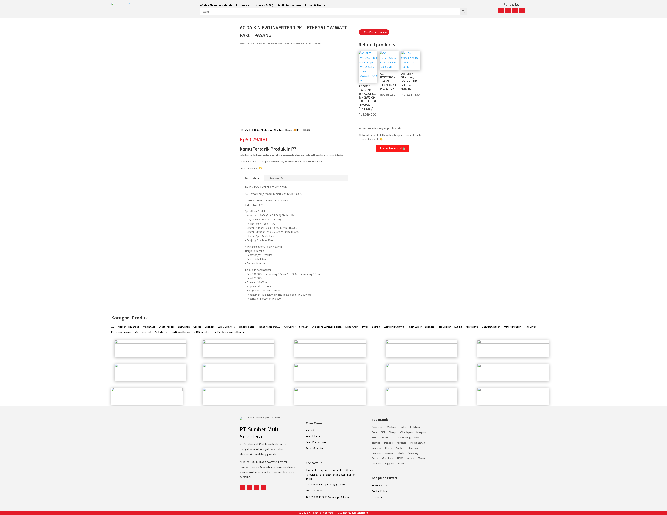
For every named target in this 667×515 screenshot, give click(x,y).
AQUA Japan (406, 432)
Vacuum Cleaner (491, 327)
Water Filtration (512, 327)
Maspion (421, 432)
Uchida (400, 453)
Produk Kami (244, 5)
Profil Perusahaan (289, 5)
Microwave (472, 327)
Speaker (209, 327)
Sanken (389, 453)
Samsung (413, 453)
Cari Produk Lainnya (375, 32)
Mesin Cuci (149, 327)
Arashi (410, 458)
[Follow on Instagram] (508, 10)
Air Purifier (289, 327)
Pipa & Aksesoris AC (269, 327)
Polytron (415, 427)
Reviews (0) (276, 178)
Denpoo (388, 442)
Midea (375, 437)
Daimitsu (376, 448)
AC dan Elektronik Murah (216, 5)
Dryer (365, 327)
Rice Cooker (444, 327)
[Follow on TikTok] (522, 10)
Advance (401, 442)
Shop (242, 43)
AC (248, 43)
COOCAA (376, 463)
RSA (416, 437)
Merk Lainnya (417, 442)
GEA (383, 432)
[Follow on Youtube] (515, 10)
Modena (391, 427)
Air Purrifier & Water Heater (229, 332)
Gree (374, 432)
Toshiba (376, 442)
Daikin (288, 129)
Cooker (197, 327)
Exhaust (303, 327)
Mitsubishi (387, 458)
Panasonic (377, 427)
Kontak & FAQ (265, 5)
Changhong (404, 437)
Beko (385, 437)
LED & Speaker (202, 332)
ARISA (401, 463)
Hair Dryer (530, 327)
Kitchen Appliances (128, 327)
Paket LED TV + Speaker (421, 327)
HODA (400, 458)
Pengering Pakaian (121, 332)
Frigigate (389, 463)
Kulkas (458, 327)
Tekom (421, 458)
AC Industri (161, 332)
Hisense (376, 453)
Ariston (400, 448)
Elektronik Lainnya (394, 327)
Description (252, 178)
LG (393, 437)
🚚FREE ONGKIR (301, 129)
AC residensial (143, 332)
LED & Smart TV (226, 327)
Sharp (392, 432)
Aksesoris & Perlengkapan (327, 327)
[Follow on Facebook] (501, 10)
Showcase (184, 327)
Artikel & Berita (315, 5)
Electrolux (413, 448)
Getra (375, 458)
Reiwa (388, 448)
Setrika (376, 327)
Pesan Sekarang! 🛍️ (393, 148)
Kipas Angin (351, 327)
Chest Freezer (166, 327)
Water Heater (246, 327)
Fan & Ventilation (180, 332)
